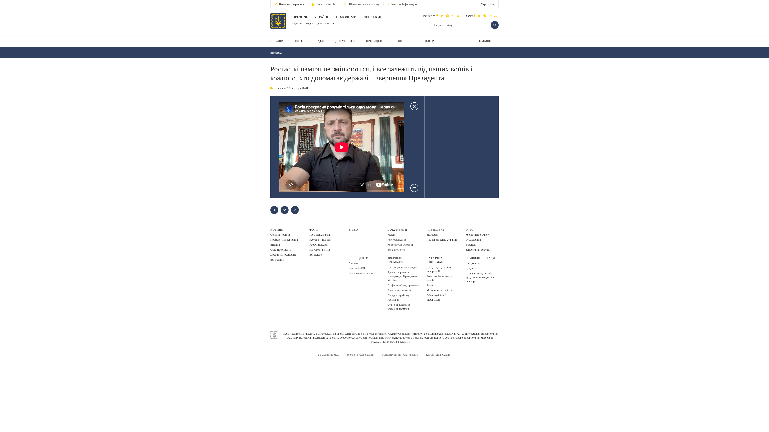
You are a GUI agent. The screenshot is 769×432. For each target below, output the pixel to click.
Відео (353, 229)
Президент (436, 229)
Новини (276, 229)
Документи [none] (345, 41)
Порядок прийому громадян (398, 297)
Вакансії (471, 244)
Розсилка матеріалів (360, 273)
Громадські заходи (320, 234)
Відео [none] (320, 41)
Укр (483, 4)
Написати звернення (291, 4)
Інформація (472, 263)
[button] (443, 16)
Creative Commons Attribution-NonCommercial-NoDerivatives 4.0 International (434, 333)
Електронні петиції (399, 290)
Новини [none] (277, 41)
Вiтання (275, 244)
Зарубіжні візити (319, 249)
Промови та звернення (284, 239)
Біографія (432, 234)
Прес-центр (358, 258)
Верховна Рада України (360, 354)
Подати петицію (326, 4)
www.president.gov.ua (397, 337)
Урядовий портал (328, 354)
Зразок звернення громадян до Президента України (402, 276)
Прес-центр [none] (425, 41)
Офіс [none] (400, 41)
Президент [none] (375, 41)
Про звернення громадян (403, 267)
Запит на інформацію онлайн (439, 278)
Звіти (430, 285)
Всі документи (396, 249)
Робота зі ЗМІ (356, 268)
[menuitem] (280, 41)
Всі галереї (315, 254)
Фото (313, 229)
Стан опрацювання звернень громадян (399, 307)
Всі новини (277, 259)
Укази (391, 234)
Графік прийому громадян (403, 285)
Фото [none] (299, 41)
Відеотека (276, 52)
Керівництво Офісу (477, 234)
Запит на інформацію (404, 4)
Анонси (353, 263)
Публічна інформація (437, 260)
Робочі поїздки (318, 244)
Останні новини (280, 234)
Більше (485, 41)
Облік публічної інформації (436, 297)
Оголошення (473, 239)
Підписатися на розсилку (364, 4)
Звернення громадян (397, 260)
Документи (397, 229)
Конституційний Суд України (400, 354)
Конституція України (400, 244)
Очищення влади (480, 258)
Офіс (469, 229)
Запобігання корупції (478, 249)
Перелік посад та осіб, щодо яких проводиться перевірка (480, 277)
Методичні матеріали (439, 290)
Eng (492, 4)
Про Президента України (442, 239)
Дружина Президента (283, 254)
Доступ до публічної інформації (439, 269)
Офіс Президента (280, 249)
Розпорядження (397, 239)
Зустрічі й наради (320, 239)
